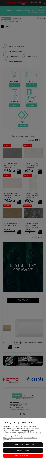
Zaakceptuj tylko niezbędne (23, 444)
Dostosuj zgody (23, 450)
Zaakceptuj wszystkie (23, 456)
